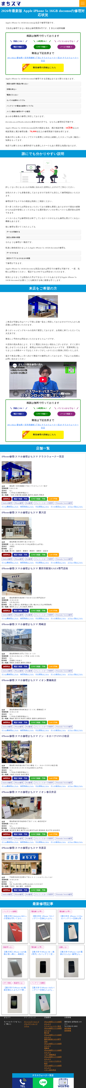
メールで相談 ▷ (66, 47)
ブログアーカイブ (31, 1024)
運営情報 (67, 1028)
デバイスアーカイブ (31, 1022)
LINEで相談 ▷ (42, 47)
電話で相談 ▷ (18, 47)
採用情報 (67, 1030)
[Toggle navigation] (82, 3)
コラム (26, 1026)
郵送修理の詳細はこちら (44, 67)
